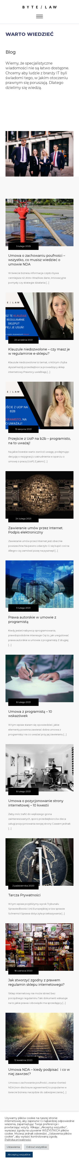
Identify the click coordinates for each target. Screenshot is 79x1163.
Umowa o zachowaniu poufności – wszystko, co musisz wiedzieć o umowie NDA (36, 260)
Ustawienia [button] (13, 1146)
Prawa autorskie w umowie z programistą (32, 619)
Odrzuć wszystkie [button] (36, 1146)
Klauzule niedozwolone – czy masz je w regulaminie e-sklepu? (39, 351)
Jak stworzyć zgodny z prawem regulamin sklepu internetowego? (36, 982)
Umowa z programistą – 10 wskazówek (30, 714)
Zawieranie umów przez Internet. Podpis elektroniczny (35, 530)
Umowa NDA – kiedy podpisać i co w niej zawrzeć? (39, 1072)
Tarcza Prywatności (24, 895)
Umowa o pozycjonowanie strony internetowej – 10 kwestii (35, 803)
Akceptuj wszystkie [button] (19, 1154)
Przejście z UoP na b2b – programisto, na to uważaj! (39, 441)
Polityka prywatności (18, 1139)
